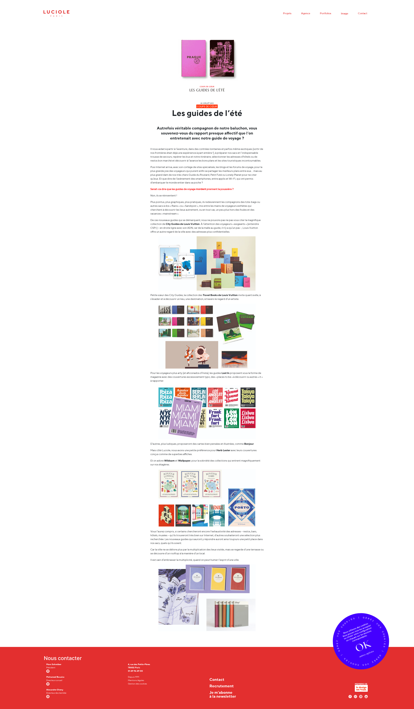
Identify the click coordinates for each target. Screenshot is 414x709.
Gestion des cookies (137, 683)
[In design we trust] (361, 688)
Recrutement (221, 686)
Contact (362, 13)
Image (344, 13)
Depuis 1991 (133, 677)
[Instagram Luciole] (355, 696)
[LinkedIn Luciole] (360, 696)
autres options (366, 653)
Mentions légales (136, 680)
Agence (305, 13)
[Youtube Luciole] (366, 696)
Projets (287, 13)
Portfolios (325, 13)
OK (363, 646)
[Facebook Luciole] (350, 696)
